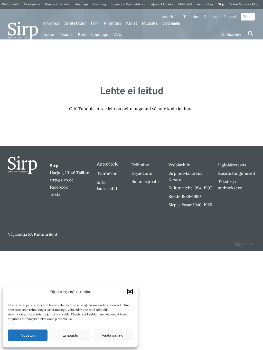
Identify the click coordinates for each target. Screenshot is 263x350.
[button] (130, 291)
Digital (246, 244)
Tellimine (191, 16)
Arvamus (51, 23)
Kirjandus (112, 23)
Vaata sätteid (112, 335)
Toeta (247, 16)
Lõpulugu (99, 34)
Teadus (66, 34)
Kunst (131, 23)
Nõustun (28, 335)
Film (95, 23)
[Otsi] (250, 33)
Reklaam (211, 16)
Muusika (149, 23)
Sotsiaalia (171, 23)
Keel (82, 34)
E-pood (229, 16)
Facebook (59, 187)
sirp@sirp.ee (62, 179)
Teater (49, 34)
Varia (117, 34)
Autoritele (170, 16)
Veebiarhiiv (231, 34)
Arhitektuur (75, 23)
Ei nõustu (70, 335)
